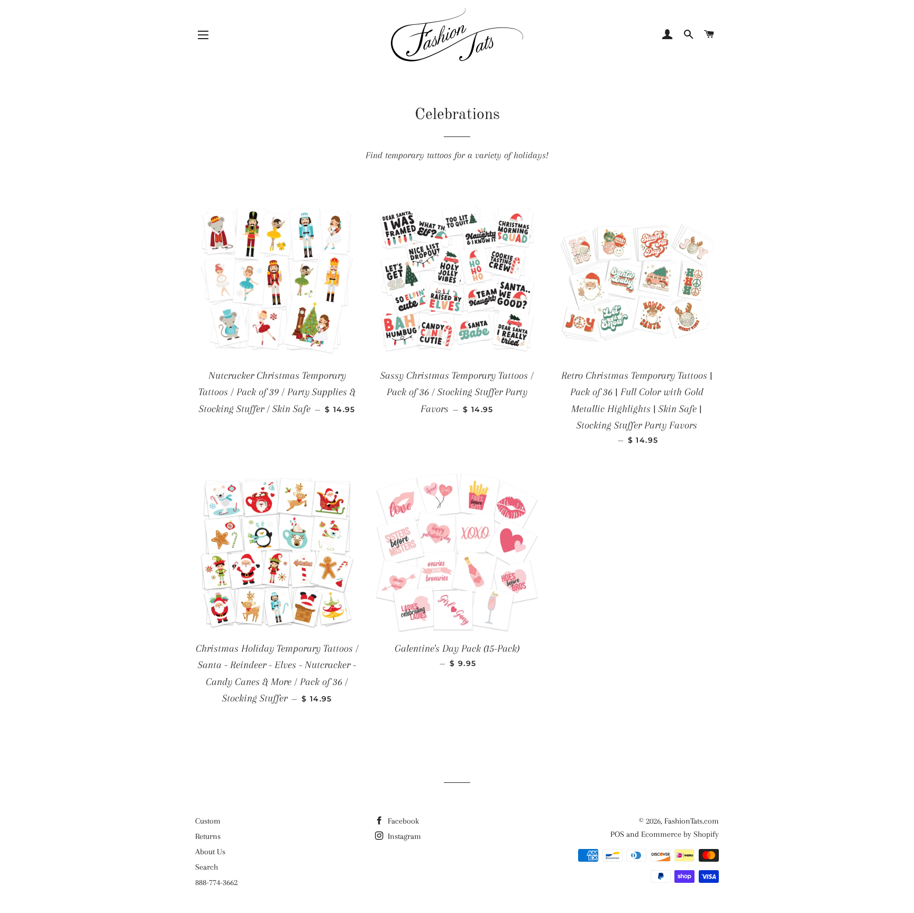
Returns (208, 836)
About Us (210, 851)
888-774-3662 (216, 882)
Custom (208, 821)
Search (206, 867)
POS (617, 834)
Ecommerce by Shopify (680, 834)
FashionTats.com (691, 821)
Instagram (403, 836)
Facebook (402, 821)
